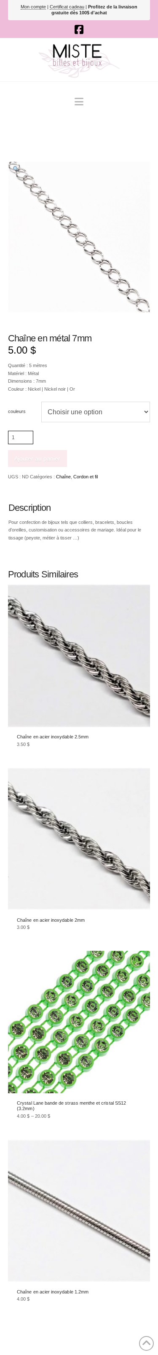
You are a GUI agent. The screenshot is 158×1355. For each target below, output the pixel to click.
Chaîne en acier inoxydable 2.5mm (52, 736)
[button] (79, 102)
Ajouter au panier (37, 458)
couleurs (17, 411)
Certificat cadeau (67, 6)
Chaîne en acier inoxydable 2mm (51, 920)
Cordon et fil (85, 476)
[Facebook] (79, 29)
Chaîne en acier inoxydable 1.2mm (52, 1291)
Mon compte (33, 6)
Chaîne (63, 476)
